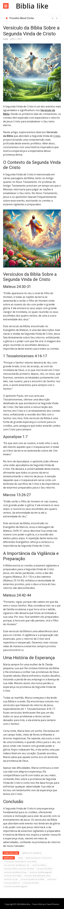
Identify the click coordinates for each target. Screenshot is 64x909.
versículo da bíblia (44, 868)
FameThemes (53, 904)
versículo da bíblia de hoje (15, 872)
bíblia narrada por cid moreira (38, 858)
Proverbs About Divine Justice (26, 18)
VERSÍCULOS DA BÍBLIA (31, 853)
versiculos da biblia (31, 883)
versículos (51, 879)
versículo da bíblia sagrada (40, 872)
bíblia (20, 858)
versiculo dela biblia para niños (37, 875)
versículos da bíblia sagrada (15, 886)
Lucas (5, 39)
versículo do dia (11, 879)
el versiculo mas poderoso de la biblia (20, 861)
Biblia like (32, 6)
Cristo (56, 136)
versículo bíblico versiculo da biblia (19, 868)
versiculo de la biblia (12, 875)
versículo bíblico (39, 865)
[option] (33, 18)
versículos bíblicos (12, 883)
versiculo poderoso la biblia (32, 879)
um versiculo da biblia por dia (16, 865)
